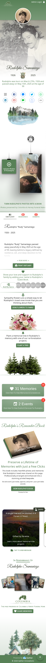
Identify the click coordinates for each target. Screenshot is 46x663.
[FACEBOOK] (14, 94)
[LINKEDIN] (5, 100)
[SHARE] (31, 100)
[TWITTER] (31, 94)
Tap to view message (22, 550)
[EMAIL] (14, 100)
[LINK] (40, 100)
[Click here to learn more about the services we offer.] (23, 600)
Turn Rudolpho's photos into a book (23, 204)
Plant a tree (22, 345)
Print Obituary (24, 266)
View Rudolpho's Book (23, 489)
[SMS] (23, 100)
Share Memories (24, 611)
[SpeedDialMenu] (40, 657)
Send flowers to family (22, 307)
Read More (23, 260)
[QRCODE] (5, 94)
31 (43, 385)
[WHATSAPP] (40, 94)
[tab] (10, 215)
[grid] (23, 172)
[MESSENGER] (23, 94)
